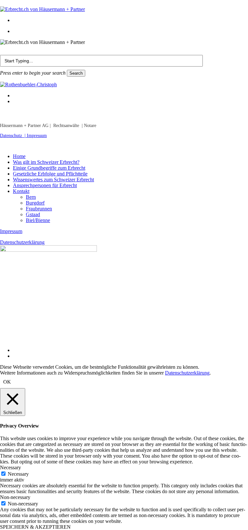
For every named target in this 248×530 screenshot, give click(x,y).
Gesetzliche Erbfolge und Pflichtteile (50, 173)
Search (76, 73)
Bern (31, 197)
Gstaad (33, 214)
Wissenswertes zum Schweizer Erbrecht (53, 179)
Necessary (18, 474)
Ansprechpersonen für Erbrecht (45, 185)
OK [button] (7, 382)
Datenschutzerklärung (22, 242)
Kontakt (21, 191)
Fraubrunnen (39, 208)
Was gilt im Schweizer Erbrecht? (46, 162)
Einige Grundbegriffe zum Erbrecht (49, 168)
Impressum (37, 135)
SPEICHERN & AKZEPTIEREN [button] (35, 527)
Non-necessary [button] (15, 497)
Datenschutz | (13, 135)
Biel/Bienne (38, 220)
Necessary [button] (10, 467)
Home (19, 156)
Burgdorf (35, 203)
